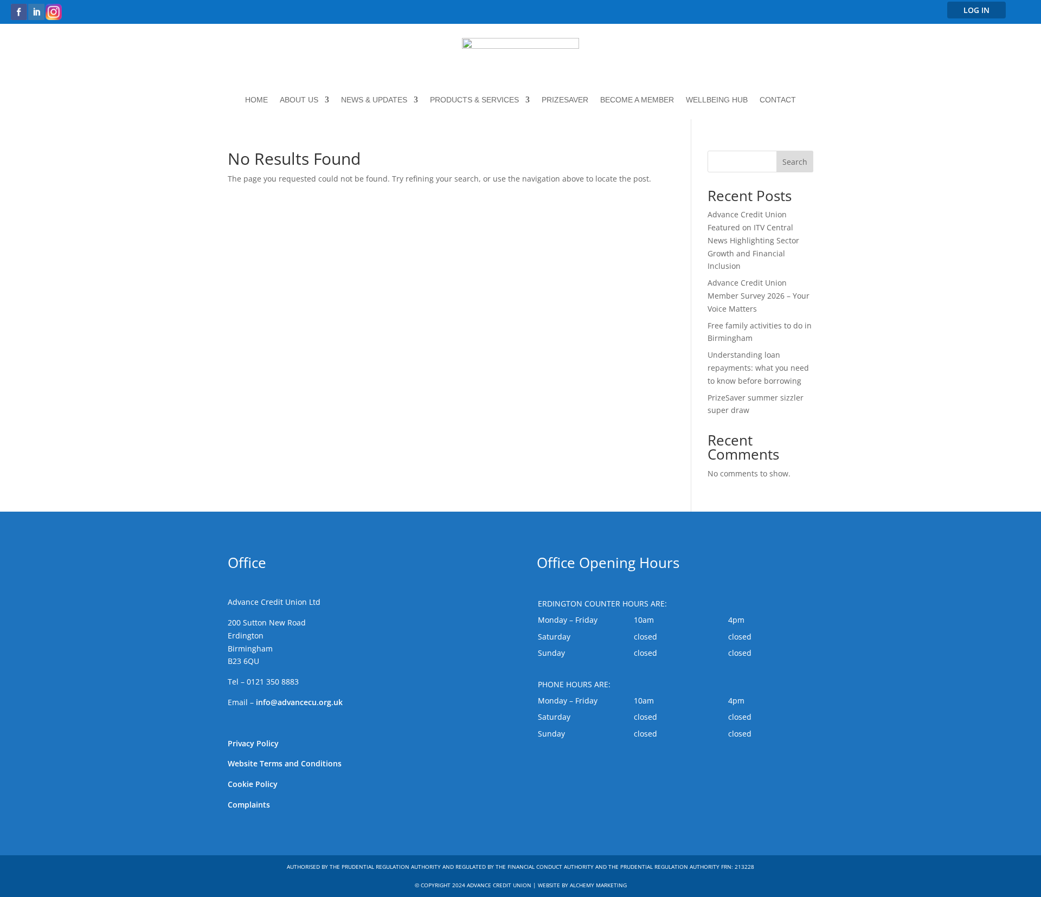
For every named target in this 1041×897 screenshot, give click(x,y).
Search (794, 162)
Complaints (249, 804)
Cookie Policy (253, 784)
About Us (299, 100)
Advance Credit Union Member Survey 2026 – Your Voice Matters (758, 296)
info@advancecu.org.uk (299, 702)
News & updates (374, 100)
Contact (778, 100)
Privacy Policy (253, 743)
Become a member (637, 100)
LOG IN (976, 10)
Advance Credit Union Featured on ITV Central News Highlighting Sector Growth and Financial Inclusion (753, 240)
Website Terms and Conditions (285, 763)
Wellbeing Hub (717, 100)
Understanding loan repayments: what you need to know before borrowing (758, 368)
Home (256, 100)
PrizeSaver (565, 100)
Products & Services (474, 100)
